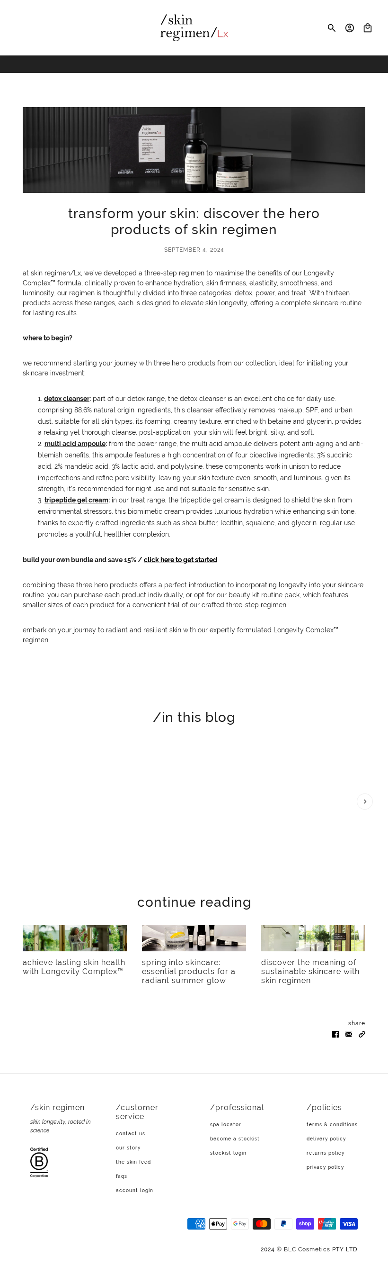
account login (134, 1190)
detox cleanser (66, 398)
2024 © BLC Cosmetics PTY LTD (309, 1249)
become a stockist (235, 1138)
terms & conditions (332, 1124)
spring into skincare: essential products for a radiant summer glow (189, 971)
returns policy (325, 1153)
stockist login (228, 1153)
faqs (121, 1176)
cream (98, 500)
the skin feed (133, 1162)
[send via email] (349, 1033)
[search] (331, 28)
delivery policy (326, 1138)
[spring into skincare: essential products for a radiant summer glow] (194, 938)
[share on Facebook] (335, 1033)
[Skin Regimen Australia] (194, 28)
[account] (349, 28)
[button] (362, 1033)
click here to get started (180, 560)
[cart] (367, 28)
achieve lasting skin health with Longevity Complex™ (74, 967)
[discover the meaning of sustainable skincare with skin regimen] (313, 938)
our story (128, 1147)
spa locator (225, 1124)
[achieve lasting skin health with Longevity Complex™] (75, 938)
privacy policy (325, 1167)
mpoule (93, 443)
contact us (130, 1133)
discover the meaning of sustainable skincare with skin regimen (310, 971)
